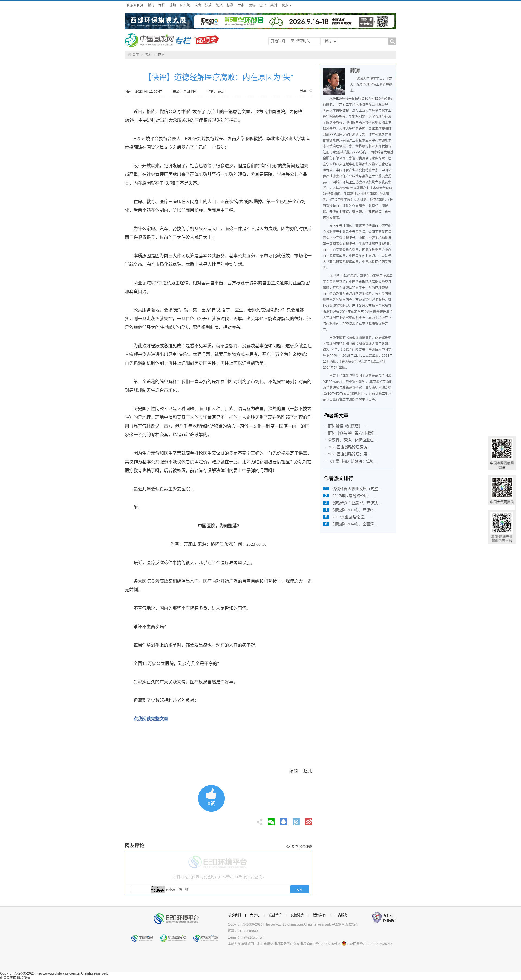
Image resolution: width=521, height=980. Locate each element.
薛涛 (355, 70)
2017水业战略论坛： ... (352, 517)
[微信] (271, 820)
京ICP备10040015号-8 (323, 944)
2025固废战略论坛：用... (349, 454)
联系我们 (234, 915)
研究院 (185, 5)
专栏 (161, 5)
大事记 (255, 915)
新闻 (151, 5)
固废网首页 (135, 5)
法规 (208, 5)
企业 (262, 5)
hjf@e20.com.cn (253, 937)
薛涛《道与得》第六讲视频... (352, 433)
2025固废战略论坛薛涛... (349, 447)
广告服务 (341, 915)
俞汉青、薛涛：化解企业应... (352, 440)
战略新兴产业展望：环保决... (356, 503)
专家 (241, 5)
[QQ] (283, 820)
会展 (252, 5)
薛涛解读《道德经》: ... (348, 426)
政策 (197, 5)
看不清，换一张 (177, 889)
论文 (219, 5)
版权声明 (319, 915)
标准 (230, 5)
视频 (172, 5)
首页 (135, 55)
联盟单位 (275, 915)
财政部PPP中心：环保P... (353, 510)
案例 (273, 5)
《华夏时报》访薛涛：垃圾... (352, 461)
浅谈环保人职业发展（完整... (356, 489)
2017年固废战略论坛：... (353, 496)
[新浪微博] (308, 820)
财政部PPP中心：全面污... (354, 524)
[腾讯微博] (296, 820)
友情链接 (297, 915)
